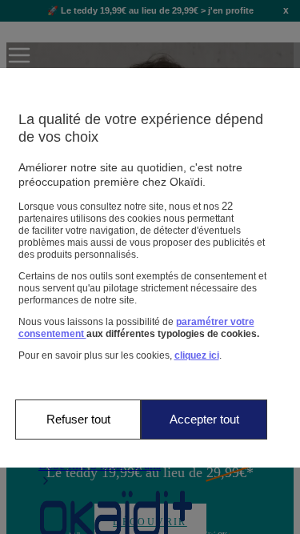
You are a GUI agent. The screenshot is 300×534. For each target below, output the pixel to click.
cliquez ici (196, 355)
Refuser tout (78, 419)
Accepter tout (204, 419)
